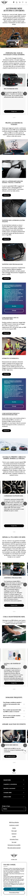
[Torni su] (14, 770)
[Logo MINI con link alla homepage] (14, 855)
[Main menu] (26, 2)
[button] (16, 2)
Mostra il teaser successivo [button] (25, 94)
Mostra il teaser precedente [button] (3, 94)
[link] (13, 2)
